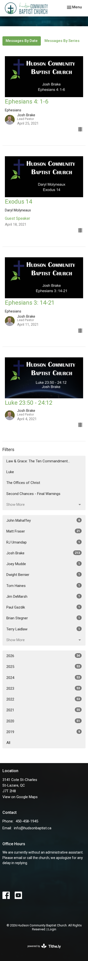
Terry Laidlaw (43, 629)
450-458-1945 (27, 821)
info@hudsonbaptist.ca (32, 828)
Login (52, 929)
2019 (43, 732)
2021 (43, 710)
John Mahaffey (43, 520)
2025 (43, 666)
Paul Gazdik (43, 607)
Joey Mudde (43, 564)
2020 (43, 721)
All (8, 742)
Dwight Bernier (43, 574)
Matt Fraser (43, 531)
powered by (41, 950)
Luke (10, 472)
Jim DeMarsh (43, 596)
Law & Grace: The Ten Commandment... (38, 461)
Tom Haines (43, 586)
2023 (43, 688)
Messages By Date (22, 41)
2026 (43, 656)
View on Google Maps (20, 797)
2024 (43, 677)
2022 (43, 699)
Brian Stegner (43, 618)
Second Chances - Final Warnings (33, 494)
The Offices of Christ (23, 482)
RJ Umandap (43, 542)
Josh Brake (43, 553)
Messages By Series (61, 41)
